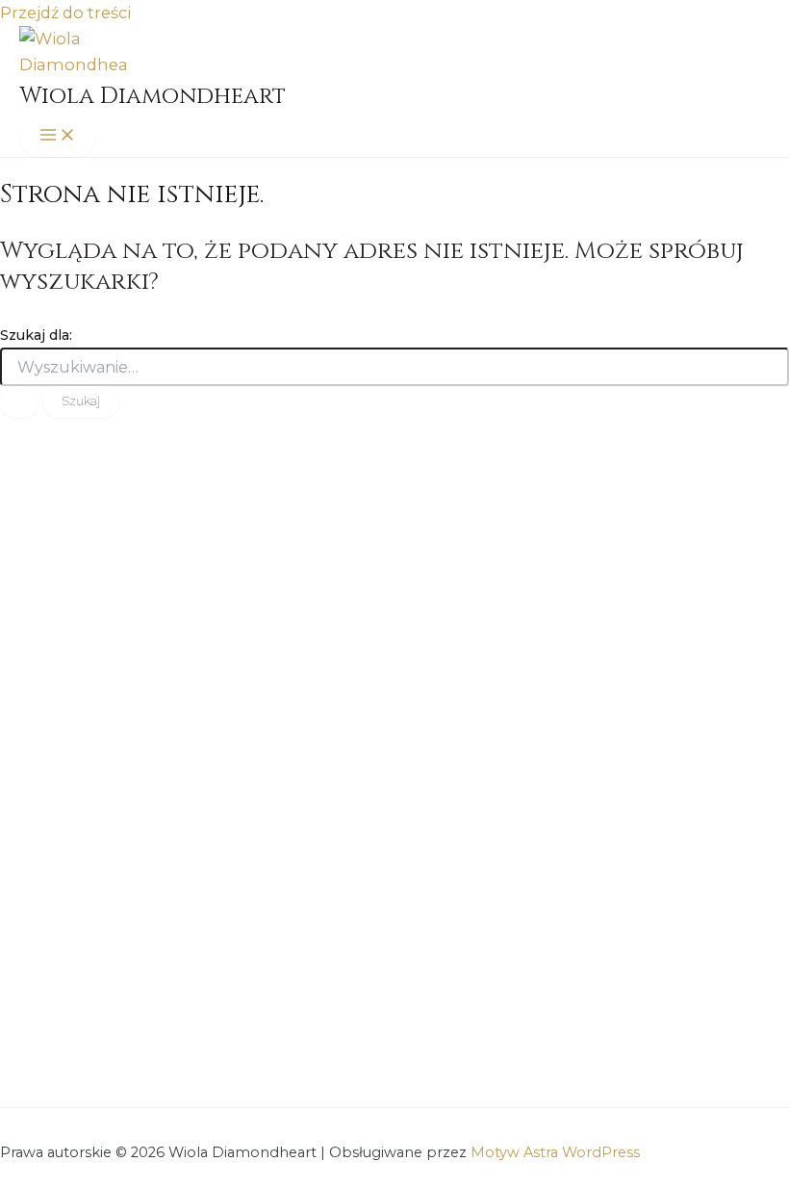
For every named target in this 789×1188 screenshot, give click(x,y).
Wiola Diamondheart (152, 96)
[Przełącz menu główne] (57, 136)
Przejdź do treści (65, 12)
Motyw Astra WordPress (555, 1152)
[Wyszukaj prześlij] (19, 402)
